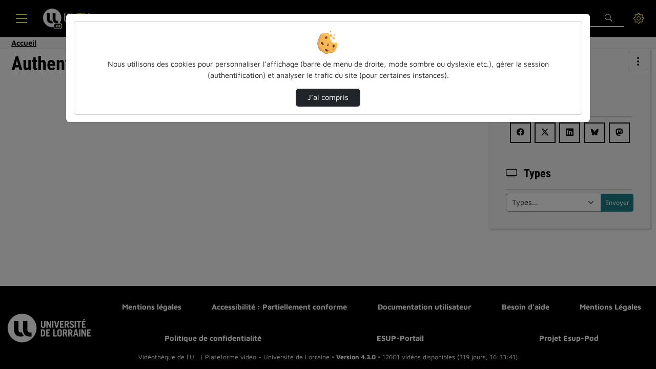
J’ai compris (328, 97)
